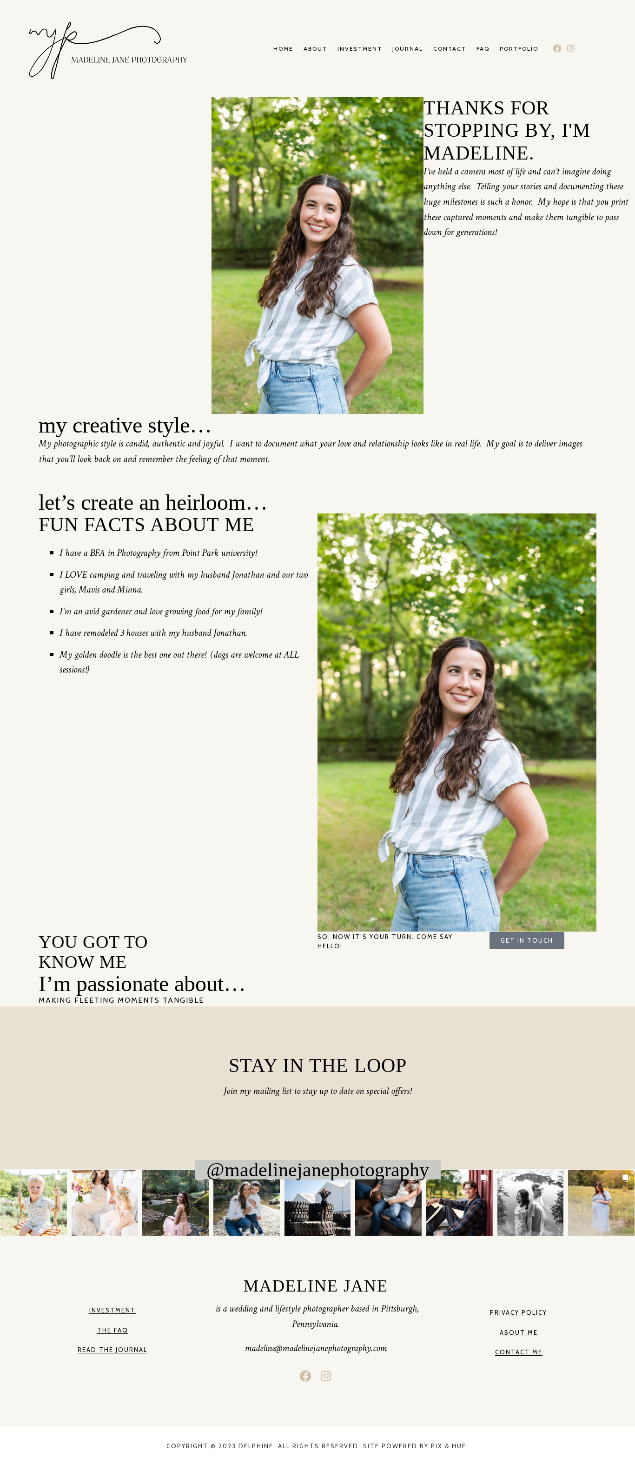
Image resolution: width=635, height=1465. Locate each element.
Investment (359, 49)
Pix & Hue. (450, 1446)
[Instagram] (571, 48)
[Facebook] (557, 48)
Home (283, 49)
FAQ (482, 49)
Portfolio (519, 49)
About (315, 49)
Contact (449, 49)
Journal (407, 49)
